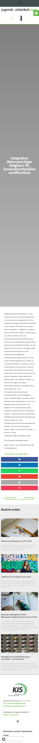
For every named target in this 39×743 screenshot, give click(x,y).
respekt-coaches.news (11, 715)
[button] (36, 13)
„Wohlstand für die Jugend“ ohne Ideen (16, 577)
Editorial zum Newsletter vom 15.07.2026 (16, 541)
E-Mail (6, 735)
